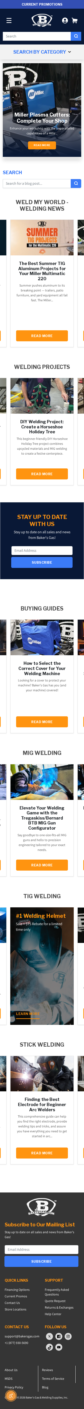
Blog (45, 1387)
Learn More (28, 1014)
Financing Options (17, 1290)
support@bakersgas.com (22, 1336)
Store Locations (15, 1309)
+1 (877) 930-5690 (16, 1343)
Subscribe (42, 562)
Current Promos (16, 1296)
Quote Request (55, 1301)
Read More (42, 145)
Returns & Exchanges (59, 1307)
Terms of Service (53, 1378)
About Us (11, 1370)
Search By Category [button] (40, 52)
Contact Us (12, 1303)
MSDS (8, 1378)
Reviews (47, 1370)
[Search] (76, 36)
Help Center (53, 1314)
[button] (74, 20)
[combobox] (37, 36)
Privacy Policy (14, 1387)
